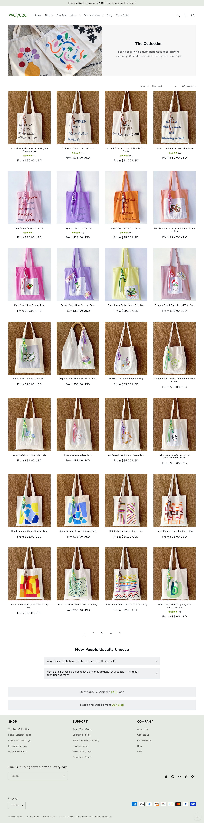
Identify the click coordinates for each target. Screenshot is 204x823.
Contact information (103, 816)
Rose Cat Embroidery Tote (78, 455)
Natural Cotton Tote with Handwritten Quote (126, 150)
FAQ (139, 751)
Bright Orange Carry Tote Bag (126, 228)
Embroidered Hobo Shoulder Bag (126, 378)
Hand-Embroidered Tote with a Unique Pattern (174, 229)
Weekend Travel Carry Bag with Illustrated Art (174, 606)
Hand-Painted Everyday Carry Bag (175, 531)
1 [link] (84, 633)
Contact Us (143, 734)
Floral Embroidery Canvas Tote (29, 378)
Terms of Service (82, 751)
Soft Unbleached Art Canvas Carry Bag (126, 604)
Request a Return (82, 757)
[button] (49, 15)
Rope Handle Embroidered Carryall (77, 378)
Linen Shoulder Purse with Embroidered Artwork (174, 380)
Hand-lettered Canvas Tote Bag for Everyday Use (29, 150)
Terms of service (66, 816)
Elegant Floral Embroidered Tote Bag (174, 305)
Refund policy (33, 816)
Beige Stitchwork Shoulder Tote (29, 455)
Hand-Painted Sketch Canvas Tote (29, 531)
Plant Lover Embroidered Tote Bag (126, 305)
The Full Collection (19, 729)
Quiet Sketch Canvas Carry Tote (126, 531)
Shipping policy (83, 816)
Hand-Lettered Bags (19, 734)
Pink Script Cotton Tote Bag (29, 228)
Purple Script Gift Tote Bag (78, 228)
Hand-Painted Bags (19, 740)
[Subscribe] (63, 776)
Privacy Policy (81, 745)
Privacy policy (49, 816)
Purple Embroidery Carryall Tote (78, 305)
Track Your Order (82, 729)
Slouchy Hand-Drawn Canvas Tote (78, 531)
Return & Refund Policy (86, 740)
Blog (140, 745)
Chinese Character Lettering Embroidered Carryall (175, 456)
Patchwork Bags (17, 751)
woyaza (19, 816)
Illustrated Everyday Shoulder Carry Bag (29, 606)
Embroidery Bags (17, 745)
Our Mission (144, 740)
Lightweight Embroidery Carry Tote (126, 455)
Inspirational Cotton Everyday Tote (174, 148)
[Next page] (119, 633)
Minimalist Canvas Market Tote (78, 148)
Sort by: (144, 86)
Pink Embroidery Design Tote (29, 305)
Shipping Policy (82, 734)
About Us (142, 729)
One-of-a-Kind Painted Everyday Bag (77, 604)
